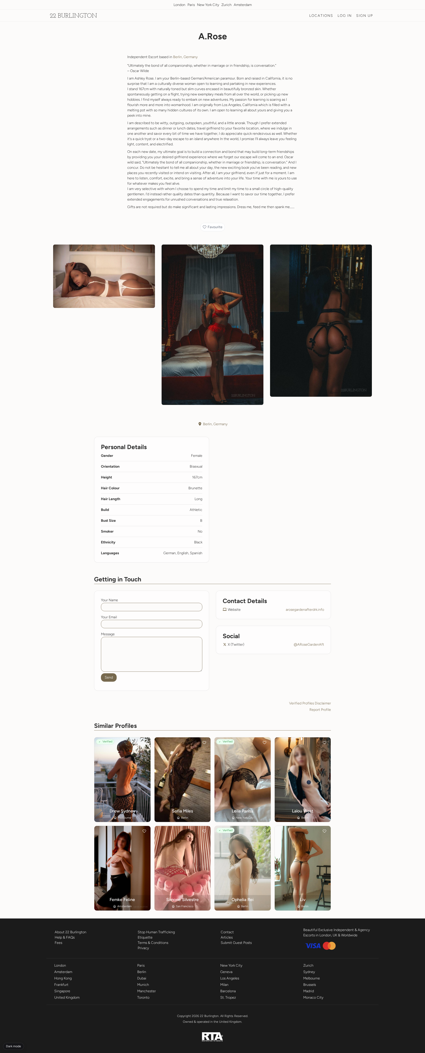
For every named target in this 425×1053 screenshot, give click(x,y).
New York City (208, 5)
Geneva (226, 972)
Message (108, 634)
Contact (227, 932)
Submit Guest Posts (236, 943)
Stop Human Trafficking (156, 932)
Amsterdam (243, 5)
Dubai (141, 978)
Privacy (143, 948)
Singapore (62, 991)
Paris (191, 5)
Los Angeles (229, 978)
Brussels (309, 985)
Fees (58, 943)
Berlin (141, 972)
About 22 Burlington (70, 932)
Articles (227, 937)
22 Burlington (73, 16)
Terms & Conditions (153, 943)
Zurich (226, 5)
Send (109, 677)
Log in (345, 15)
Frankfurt (61, 985)
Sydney (309, 972)
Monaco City (313, 997)
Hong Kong (63, 978)
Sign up (364, 15)
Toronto (143, 997)
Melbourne (311, 978)
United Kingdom (66, 997)
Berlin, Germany (185, 57)
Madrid (308, 991)
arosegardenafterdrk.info (305, 609)
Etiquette (145, 937)
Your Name (109, 600)
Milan (224, 985)
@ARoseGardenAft (309, 644)
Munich (143, 985)
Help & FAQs (65, 937)
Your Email (109, 617)
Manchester (146, 991)
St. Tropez (228, 997)
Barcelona (228, 991)
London (179, 5)
